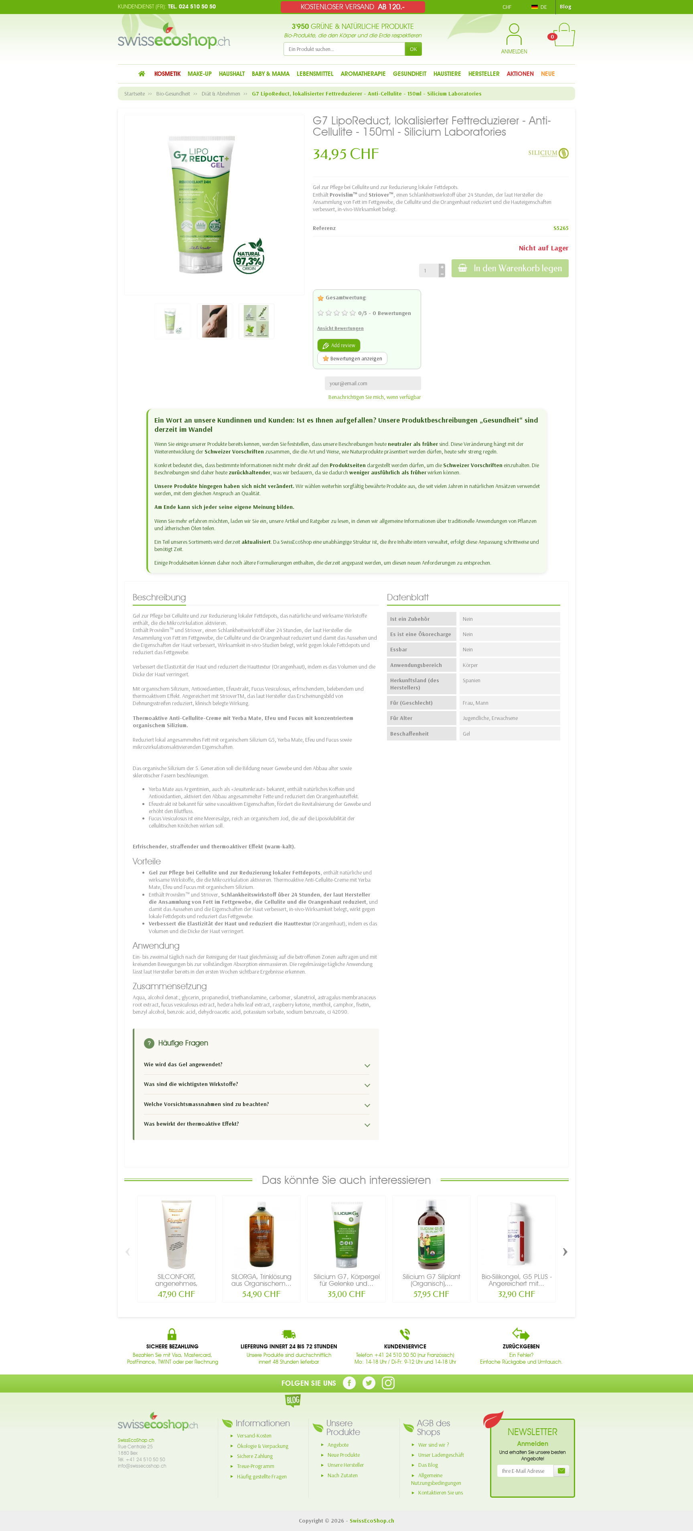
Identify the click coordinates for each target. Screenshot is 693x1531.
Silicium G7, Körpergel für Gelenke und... (347, 1280)
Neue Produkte (344, 1454)
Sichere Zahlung (255, 1456)
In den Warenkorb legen (518, 268)
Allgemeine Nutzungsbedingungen (436, 1479)
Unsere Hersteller (346, 1464)
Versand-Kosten (254, 1435)
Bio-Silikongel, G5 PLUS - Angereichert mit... (517, 1280)
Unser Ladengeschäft (441, 1454)
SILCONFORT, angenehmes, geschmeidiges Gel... (176, 1283)
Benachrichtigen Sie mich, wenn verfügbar (374, 397)
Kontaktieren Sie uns (440, 1492)
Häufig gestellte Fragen (262, 1476)
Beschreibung (159, 597)
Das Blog (428, 1464)
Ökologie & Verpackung (262, 1446)
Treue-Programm (255, 1466)
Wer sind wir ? (433, 1444)
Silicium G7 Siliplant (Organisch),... (431, 1280)
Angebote (338, 1444)
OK (413, 49)
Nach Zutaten (343, 1475)
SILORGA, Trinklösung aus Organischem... (261, 1280)
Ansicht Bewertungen (340, 328)
